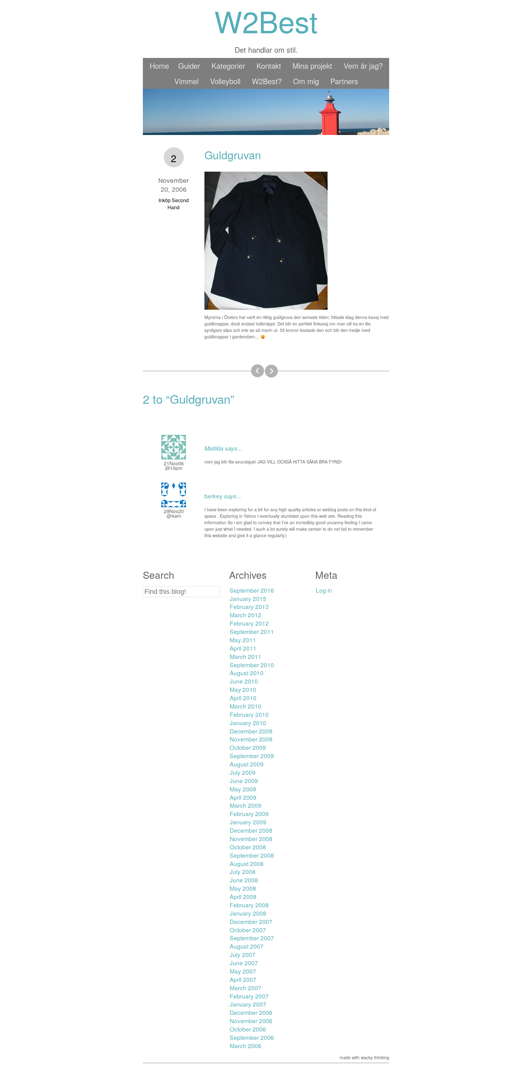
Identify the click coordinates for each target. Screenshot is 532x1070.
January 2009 (248, 822)
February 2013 (249, 606)
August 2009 (247, 764)
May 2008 (243, 888)
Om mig (306, 81)
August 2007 (247, 946)
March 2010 (245, 706)
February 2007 (249, 996)
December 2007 (251, 921)
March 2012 (245, 615)
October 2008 (248, 847)
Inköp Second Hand (174, 204)
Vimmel (186, 81)
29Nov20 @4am (174, 513)
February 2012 (249, 623)
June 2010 (244, 681)
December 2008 (251, 830)
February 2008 (249, 905)
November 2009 (251, 739)
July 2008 (243, 871)
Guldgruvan (232, 154)
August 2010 (247, 672)
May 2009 (243, 789)
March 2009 (245, 805)
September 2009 (252, 755)
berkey (213, 496)
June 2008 (244, 880)
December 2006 (251, 1012)
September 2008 (252, 855)
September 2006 (252, 1037)
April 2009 (243, 797)
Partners (344, 81)
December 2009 (251, 731)
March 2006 (245, 1045)
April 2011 (243, 648)
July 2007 (243, 954)
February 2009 (249, 813)
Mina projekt (312, 65)
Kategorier (228, 65)
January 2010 (248, 722)
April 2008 (243, 896)
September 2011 (252, 631)
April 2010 (243, 697)
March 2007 (245, 987)
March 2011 (245, 656)
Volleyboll (225, 81)
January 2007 (248, 1004)
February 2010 (249, 714)
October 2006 (248, 1029)
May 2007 (243, 971)
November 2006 (251, 1020)
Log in (324, 590)
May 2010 (243, 689)
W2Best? (267, 81)
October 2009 (248, 747)
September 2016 (252, 590)
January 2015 (248, 598)
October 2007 (248, 929)
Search (158, 575)
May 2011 (243, 639)
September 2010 (252, 664)
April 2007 (243, 979)
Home (159, 65)
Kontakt (268, 65)
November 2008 (251, 838)
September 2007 (252, 937)
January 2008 (248, 913)
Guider (189, 65)
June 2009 (244, 780)
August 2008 (247, 863)
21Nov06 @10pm (174, 466)
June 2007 (244, 962)
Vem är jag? (363, 65)
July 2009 (243, 772)
